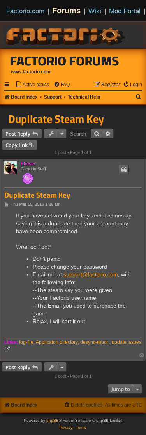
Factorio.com (25, 10)
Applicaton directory (57, 342)
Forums (66, 10)
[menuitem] (32, 85)
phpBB (52, 420)
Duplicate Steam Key (56, 119)
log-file (26, 342)
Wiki (94, 10)
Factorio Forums (64, 61)
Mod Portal (125, 10)
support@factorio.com (90, 274)
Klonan (28, 163)
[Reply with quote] (124, 169)
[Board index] (66, 35)
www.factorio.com (31, 71)
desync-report (94, 342)
